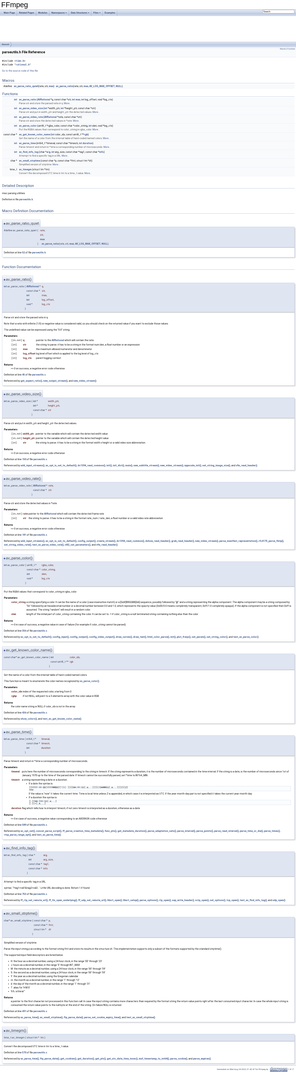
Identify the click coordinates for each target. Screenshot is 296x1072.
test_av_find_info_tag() (253, 900)
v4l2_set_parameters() (78, 544)
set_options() (217, 900)
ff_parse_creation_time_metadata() (83, 831)
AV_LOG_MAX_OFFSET (102, 86)
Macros (283, 49)
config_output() (87, 541)
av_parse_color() (89, 681)
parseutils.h (26, 199)
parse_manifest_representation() (238, 541)
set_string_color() (217, 637)
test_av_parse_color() (246, 637)
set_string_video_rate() (17, 544)
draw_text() (139, 637)
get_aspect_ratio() (31, 380)
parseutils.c (39, 374)
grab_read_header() (182, 541)
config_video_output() (102, 637)
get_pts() (100, 1058)
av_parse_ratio (64, 86)
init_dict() (118, 465)
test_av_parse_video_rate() (48, 544)
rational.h (22, 64)
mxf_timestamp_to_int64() (154, 1058)
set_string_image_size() (216, 465)
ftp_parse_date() (73, 1017)
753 (24, 894)
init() (109, 465)
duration (87, 143)
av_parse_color (28, 125)
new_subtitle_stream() (146, 465)
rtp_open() (165, 900)
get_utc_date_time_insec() (122, 1058)
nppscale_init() (192, 465)
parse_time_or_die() (251, 831)
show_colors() (29, 718)
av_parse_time (27, 143)
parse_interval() (186, 831)
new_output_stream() (55, 380)
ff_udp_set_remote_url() (92, 900)
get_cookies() (68, 1058)
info (101, 152)
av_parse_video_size (31, 108)
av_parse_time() (30, 1017)
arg (48, 152)
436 (24, 712)
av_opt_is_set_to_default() (61, 465)
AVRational (44, 99)
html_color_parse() (158, 637)
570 (24, 1052)
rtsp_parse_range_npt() (17, 834)
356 (24, 630)
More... (67, 103)
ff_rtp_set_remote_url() (34, 900)
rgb (86, 134)
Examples (110, 12)
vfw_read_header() (246, 465)
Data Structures (79, 12)
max (51, 86)
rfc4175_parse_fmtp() (270, 541)
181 (24, 534)
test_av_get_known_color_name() (62, 718)
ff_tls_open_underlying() (63, 900)
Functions (291, 49)
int (15, 99)
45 (23, 374)
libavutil (5, 44)
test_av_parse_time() (49, 834)
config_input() (61, 637)
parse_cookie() (178, 1058)
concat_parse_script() (48, 831)
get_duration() (85, 1058)
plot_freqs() (184, 637)
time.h (20, 60)
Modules (42, 12)
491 (24, 1011)
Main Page (9, 12)
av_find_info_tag (28, 152)
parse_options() (149, 900)
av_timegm (25, 169)
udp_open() (279, 900)
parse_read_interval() (226, 831)
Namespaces (58, 12)
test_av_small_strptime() (140, 1017)
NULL (119, 86)
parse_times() (272, 831)
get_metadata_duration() (132, 831)
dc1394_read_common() (91, 465)
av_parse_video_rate (31, 117)
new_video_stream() (84, 380)
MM (40, 787)
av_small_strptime (29, 160)
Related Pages (26, 12)
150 (24, 459)
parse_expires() (202, 1058)
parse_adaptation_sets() (162, 831)
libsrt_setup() (131, 900)
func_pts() (110, 831)
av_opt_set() (28, 831)
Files (95, 12)
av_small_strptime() (51, 1017)
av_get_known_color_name (34, 134)
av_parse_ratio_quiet (26, 86)
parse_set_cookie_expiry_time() (102, 1017)
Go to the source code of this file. (20, 70)
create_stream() (106, 541)
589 (24, 824)
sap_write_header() (183, 900)
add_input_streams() (33, 465)
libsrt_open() (114, 900)
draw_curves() (124, 637)
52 (23, 252)
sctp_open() (202, 900)
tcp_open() (232, 900)
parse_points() (204, 831)
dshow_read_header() (157, 541)
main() (128, 465)
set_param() (199, 637)
